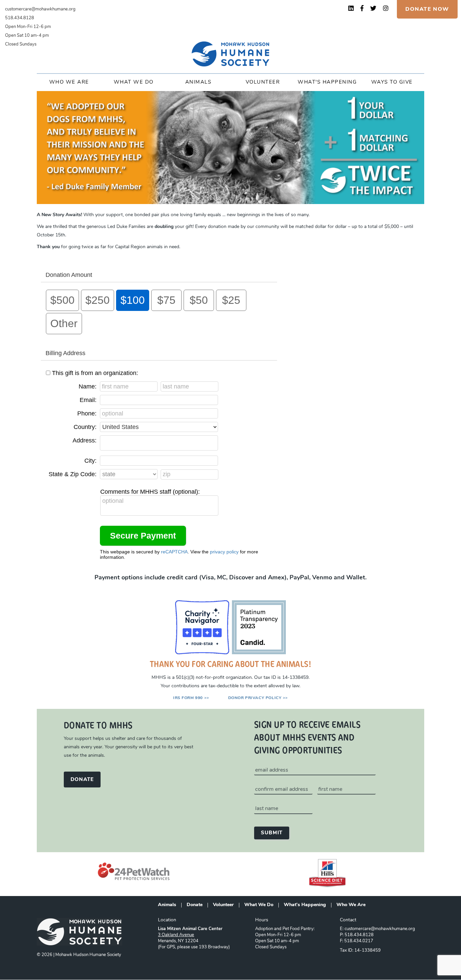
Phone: (87, 413)
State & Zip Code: (73, 474)
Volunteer (263, 82)
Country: (85, 427)
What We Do (134, 82)
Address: (85, 440)
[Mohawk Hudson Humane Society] (230, 53)
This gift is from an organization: (95, 373)
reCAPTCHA (174, 551)
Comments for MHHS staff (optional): (150, 491)
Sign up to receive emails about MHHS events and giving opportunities (307, 737)
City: (90, 460)
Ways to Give (392, 82)
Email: (88, 400)
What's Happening (327, 82)
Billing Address (65, 353)
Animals (198, 82)
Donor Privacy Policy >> (258, 698)
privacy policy (224, 551)
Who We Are (69, 82)
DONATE (82, 779)
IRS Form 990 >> (191, 698)
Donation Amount (69, 274)
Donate (194, 905)
